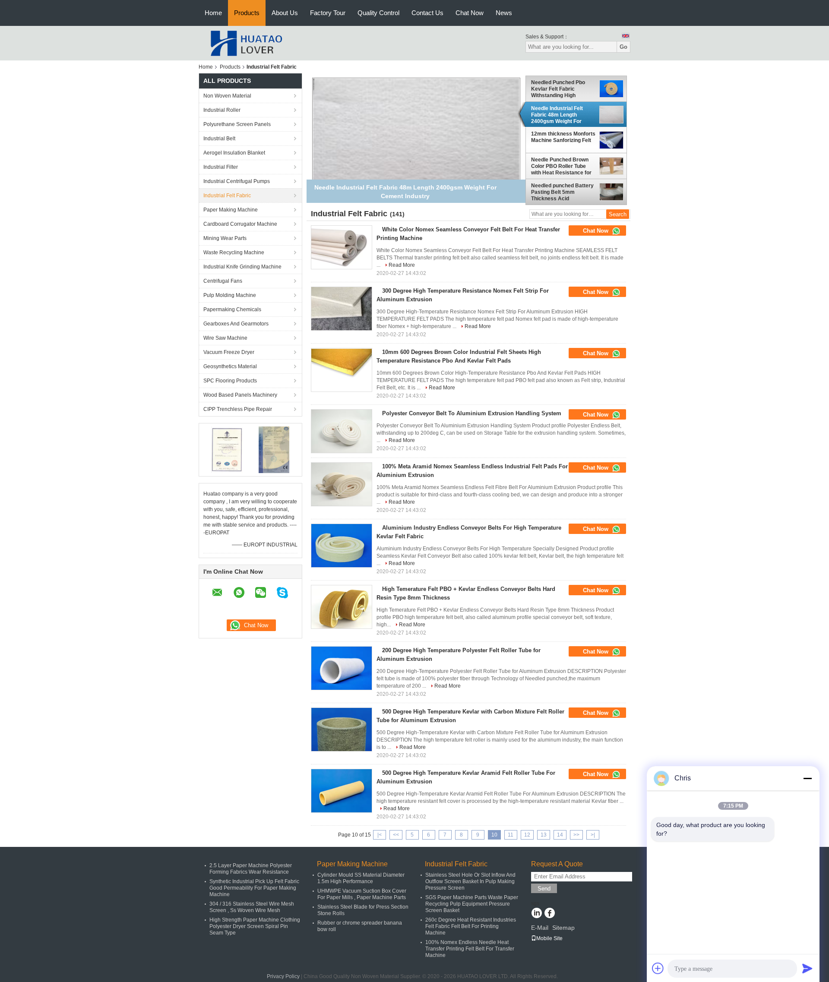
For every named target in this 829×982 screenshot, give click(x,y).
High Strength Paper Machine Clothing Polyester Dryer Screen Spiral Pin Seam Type (254, 926)
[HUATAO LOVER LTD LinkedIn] (536, 913)
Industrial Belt (219, 139)
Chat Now (470, 12)
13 (544, 835)
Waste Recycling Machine (233, 252)
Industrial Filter (220, 167)
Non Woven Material (227, 96)
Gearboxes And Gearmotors (236, 324)
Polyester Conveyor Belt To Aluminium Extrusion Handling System (471, 413)
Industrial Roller (221, 110)
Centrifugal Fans (222, 281)
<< (396, 835)
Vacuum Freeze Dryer (228, 352)
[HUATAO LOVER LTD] (246, 43)
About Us (285, 12)
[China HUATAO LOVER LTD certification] (226, 449)
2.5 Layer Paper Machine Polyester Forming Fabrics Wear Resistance (250, 868)
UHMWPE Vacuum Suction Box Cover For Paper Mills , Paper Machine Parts (361, 894)
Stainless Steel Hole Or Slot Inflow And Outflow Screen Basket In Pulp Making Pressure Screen (470, 881)
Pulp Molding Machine (229, 295)
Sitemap (563, 927)
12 (527, 835)
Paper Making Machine (230, 210)
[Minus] (807, 778)
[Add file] (658, 968)
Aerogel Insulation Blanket (234, 153)
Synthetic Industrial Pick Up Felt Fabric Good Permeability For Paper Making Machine (254, 887)
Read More (402, 265)
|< (379, 835)
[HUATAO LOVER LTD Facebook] (549, 913)
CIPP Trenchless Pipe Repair (237, 409)
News (504, 12)
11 (510, 835)
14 (560, 835)
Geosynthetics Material (230, 366)
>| (593, 835)
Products (246, 12)
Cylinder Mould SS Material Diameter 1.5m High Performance (361, 878)
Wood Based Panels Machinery (240, 395)
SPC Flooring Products (230, 381)
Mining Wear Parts (225, 238)
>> (576, 835)
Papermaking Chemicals (232, 309)
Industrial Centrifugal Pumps (236, 181)
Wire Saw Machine (225, 338)
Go (623, 47)
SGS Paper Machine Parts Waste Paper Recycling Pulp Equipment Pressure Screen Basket (471, 903)
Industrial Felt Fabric (227, 196)
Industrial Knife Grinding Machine (242, 267)
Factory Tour (327, 12)
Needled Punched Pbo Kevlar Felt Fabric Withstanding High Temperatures (558, 88)
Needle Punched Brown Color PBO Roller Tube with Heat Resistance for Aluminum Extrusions (561, 166)
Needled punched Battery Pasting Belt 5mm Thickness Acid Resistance (562, 192)
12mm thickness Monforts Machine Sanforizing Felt (563, 137)
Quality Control (378, 12)
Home (213, 12)
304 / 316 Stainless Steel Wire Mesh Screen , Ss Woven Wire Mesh (251, 907)
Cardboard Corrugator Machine (240, 224)
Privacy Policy (283, 976)
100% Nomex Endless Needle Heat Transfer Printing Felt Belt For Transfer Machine (469, 948)
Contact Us (427, 12)
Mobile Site (549, 938)
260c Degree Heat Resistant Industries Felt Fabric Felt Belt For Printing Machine (470, 926)
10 (494, 835)
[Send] (807, 968)
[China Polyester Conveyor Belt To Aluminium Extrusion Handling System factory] (341, 431)
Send (544, 888)
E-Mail (539, 927)
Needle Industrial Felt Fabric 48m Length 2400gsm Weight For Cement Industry (557, 114)
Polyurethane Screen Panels (237, 124)
